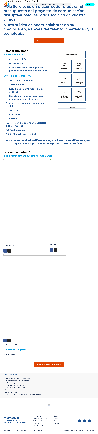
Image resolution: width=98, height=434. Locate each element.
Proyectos (52, 4)
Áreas (35, 4)
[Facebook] (5, 251)
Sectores (43, 4)
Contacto (62, 4)
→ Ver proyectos (9, 354)
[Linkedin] (79, 420)
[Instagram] (9, 251)
